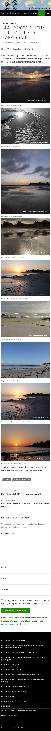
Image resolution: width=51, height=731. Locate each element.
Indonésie (5, 706)
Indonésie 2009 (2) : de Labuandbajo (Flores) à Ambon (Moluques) (23, 659)
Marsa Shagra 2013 (9, 716)
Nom (4, 567)
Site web (5, 589)
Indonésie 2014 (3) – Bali (11, 670)
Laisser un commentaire (31, 42)
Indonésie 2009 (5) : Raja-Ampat (13, 641)
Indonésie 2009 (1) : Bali (10, 665)
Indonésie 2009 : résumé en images (15, 687)
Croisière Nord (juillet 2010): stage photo (18, 711)
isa (18, 42)
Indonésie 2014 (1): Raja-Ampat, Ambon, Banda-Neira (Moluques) (22, 680)
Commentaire (8, 533)
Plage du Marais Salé (22, 480)
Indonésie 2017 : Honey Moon (13, 691)
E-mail (4, 578)
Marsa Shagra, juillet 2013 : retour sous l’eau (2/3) (21, 492)
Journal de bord (8, 23)
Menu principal (48, 13)
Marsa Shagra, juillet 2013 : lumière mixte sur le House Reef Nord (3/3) (25, 503)
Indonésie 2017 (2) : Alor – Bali (13, 701)
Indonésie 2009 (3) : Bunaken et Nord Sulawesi (20, 653)
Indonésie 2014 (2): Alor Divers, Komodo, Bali (20, 674)
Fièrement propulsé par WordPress (13, 728)
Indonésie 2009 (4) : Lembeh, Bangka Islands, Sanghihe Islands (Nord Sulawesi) (23, 646)
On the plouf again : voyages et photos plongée (19, 12)
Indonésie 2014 (7, 696)
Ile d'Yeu (7, 480)
